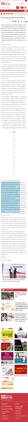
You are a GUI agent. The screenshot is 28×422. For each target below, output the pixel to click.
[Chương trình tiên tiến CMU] (7, 345)
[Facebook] (13, 21)
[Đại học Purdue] (21, 345)
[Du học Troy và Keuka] (7, 358)
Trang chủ (4, 404)
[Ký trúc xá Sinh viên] (7, 370)
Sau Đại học (5, 418)
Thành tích (18, 410)
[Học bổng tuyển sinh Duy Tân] (7, 383)
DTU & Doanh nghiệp (5, 412)
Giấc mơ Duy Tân (6, 406)
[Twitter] (15, 21)
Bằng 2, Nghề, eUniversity (19, 407)
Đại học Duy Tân (8, 400)
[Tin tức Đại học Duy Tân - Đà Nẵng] (12, 3)
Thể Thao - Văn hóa (21, 416)
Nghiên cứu (5, 416)
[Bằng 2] (21, 358)
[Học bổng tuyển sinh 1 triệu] (21, 370)
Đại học (18, 404)
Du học (17, 418)
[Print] (18, 21)
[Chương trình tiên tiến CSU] (7, 332)
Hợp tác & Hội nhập (7, 409)
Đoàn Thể (18, 413)
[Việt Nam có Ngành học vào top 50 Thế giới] (7, 296)
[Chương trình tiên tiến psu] (21, 332)
